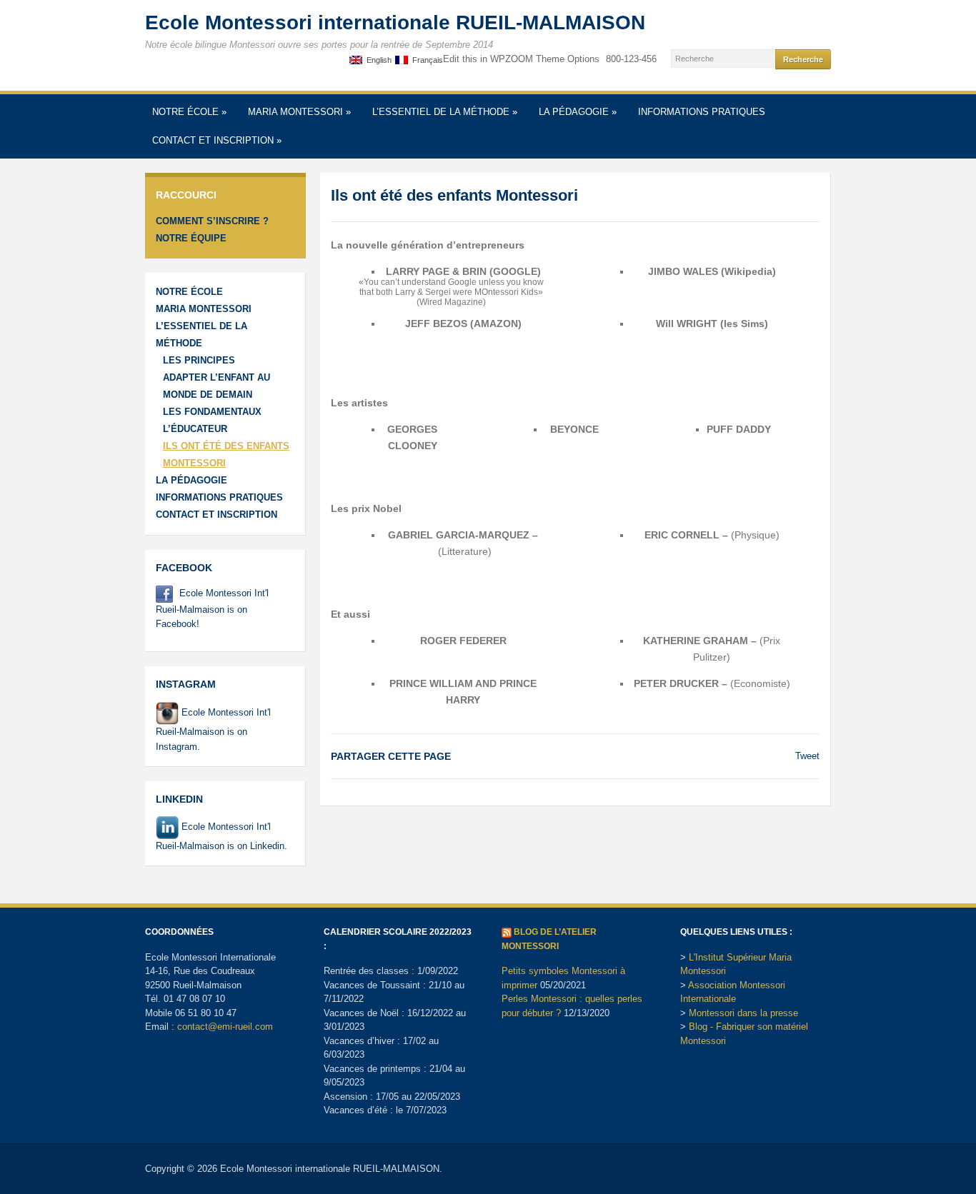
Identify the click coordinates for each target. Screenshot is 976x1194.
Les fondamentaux (212, 411)
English (377, 60)
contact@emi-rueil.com (225, 1026)
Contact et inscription (217, 140)
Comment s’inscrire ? (212, 221)
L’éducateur (195, 428)
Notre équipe (191, 238)
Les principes (199, 360)
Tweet (807, 756)
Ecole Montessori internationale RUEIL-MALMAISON (395, 22)
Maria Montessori (299, 111)
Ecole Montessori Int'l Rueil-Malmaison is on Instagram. (213, 729)
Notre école (189, 111)
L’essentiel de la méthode (444, 111)
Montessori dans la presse (743, 1013)
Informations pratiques (701, 111)
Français (425, 60)
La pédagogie (578, 111)
